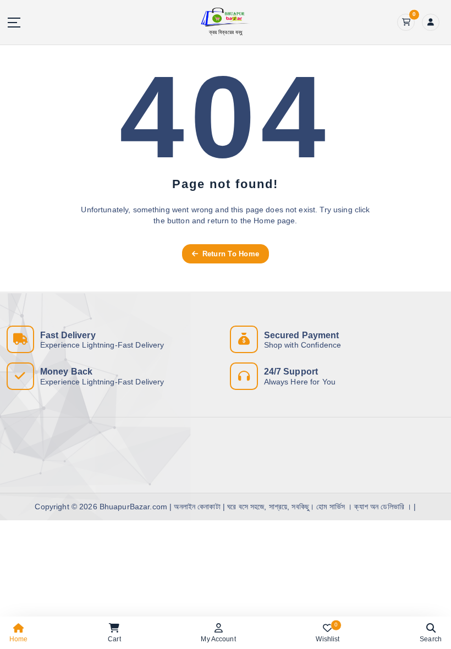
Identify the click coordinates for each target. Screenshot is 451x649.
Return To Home (229, 254)
